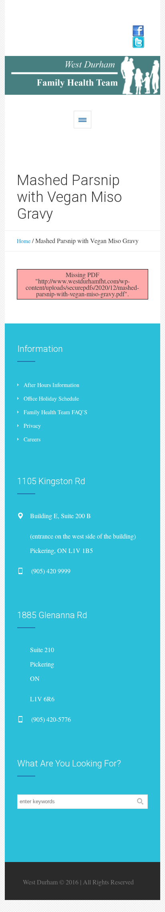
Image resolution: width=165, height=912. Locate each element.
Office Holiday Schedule (51, 398)
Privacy (32, 425)
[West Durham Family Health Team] (82, 75)
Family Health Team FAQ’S (55, 412)
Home (23, 241)
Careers (32, 439)
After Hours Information (51, 385)
